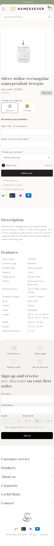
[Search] (49, 17)
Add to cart (26, 173)
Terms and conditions (16, 534)
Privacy (33, 534)
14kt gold (27, 110)
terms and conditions (32, 427)
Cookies (44, 534)
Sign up (27, 435)
